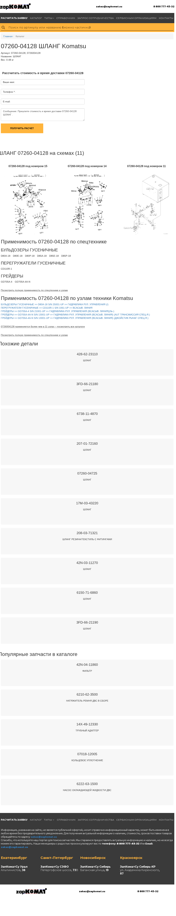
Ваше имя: (9, 82)
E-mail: (6, 101)
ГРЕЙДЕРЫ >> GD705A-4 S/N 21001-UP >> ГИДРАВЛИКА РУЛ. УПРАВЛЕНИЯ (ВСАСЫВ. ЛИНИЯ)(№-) (57, 311)
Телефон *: (9, 91)
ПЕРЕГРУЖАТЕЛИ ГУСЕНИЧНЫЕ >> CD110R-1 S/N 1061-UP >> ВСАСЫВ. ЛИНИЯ (46, 307)
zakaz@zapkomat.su (109, 6)
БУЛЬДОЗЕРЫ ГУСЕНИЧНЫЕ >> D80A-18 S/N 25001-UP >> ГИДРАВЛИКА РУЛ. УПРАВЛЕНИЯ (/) (54, 304)
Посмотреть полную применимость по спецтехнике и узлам (34, 290)
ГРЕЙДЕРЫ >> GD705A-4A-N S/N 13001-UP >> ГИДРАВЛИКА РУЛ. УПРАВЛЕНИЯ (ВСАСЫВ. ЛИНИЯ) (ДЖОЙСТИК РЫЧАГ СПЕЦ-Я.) (74, 318)
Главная (8, 36)
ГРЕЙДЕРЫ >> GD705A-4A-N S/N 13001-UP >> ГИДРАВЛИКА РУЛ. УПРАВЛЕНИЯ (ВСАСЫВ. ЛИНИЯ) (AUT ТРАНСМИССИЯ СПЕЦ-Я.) (75, 314)
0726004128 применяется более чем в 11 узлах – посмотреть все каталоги (43, 326)
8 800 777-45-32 (163, 6)
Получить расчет (22, 128)
